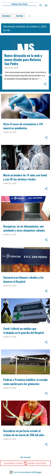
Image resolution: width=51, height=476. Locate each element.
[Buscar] (40, 5)
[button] (45, 84)
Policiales (6, 16)
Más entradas (25, 457)
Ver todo (6, 30)
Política (19, 16)
